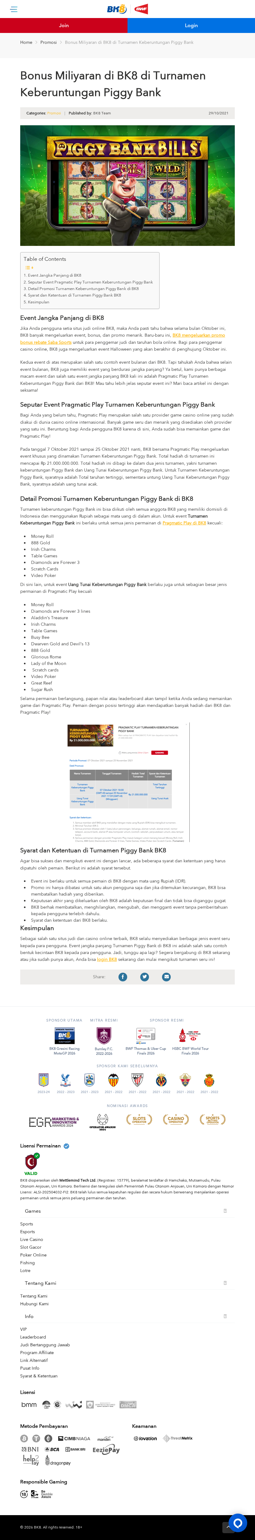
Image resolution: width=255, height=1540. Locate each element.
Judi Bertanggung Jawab (45, 1345)
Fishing (27, 1263)
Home (26, 42)
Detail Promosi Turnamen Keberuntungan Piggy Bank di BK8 (83, 289)
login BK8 (107, 959)
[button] (238, 1523)
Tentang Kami (34, 1296)
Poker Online (33, 1255)
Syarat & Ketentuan (39, 1376)
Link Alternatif (34, 1360)
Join (64, 25)
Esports (27, 1232)
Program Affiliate (37, 1353)
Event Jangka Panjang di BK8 (54, 275)
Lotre (25, 1271)
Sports (26, 1224)
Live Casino (31, 1240)
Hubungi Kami (34, 1304)
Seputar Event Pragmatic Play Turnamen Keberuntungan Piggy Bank (90, 282)
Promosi (48, 42)
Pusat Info (29, 1368)
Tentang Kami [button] (40, 1283)
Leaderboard (33, 1337)
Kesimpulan (38, 302)
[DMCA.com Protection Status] (129, 1404)
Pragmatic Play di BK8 (184, 523)
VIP (23, 1329)
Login (191, 25)
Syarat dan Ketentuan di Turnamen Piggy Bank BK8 (74, 295)
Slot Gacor (30, 1247)
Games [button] (33, 1211)
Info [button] (29, 1316)
